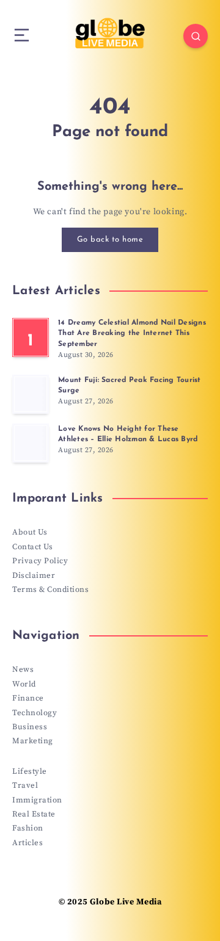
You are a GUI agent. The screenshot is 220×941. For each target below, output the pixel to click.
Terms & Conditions (50, 589)
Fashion (27, 828)
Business (29, 727)
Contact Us (32, 547)
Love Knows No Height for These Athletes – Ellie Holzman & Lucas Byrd (127, 434)
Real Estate (34, 814)
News (23, 669)
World (24, 684)
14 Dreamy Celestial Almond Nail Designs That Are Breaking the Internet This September (132, 333)
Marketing (32, 741)
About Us (29, 532)
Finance (28, 698)
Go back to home (110, 239)
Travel (25, 785)
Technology (34, 713)
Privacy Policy (40, 561)
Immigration (37, 800)
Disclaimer (33, 575)
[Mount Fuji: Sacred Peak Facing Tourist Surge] (30, 394)
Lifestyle (29, 771)
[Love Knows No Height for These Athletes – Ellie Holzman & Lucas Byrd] (30, 443)
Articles (27, 843)
